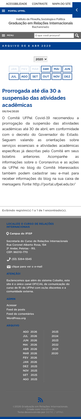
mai (56, 69)
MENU (10, 35)
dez (67, 76)
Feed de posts (15, 309)
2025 (55, 331)
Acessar (11, 305)
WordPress (47, 409)
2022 (55, 344)
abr (46, 69)
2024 (55, 336)
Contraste (40, 4)
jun (67, 69)
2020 (54, 353)
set (35, 76)
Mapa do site (61, 4)
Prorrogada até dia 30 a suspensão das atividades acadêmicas (34, 97)
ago (24, 76)
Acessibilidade (17, 4)
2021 (55, 349)
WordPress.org (16, 318)
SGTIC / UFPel (54, 412)
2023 (55, 340)
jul (13, 76)
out (46, 76)
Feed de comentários (20, 313)
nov (56, 76)
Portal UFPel (16, 11)
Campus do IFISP (21, 233)
